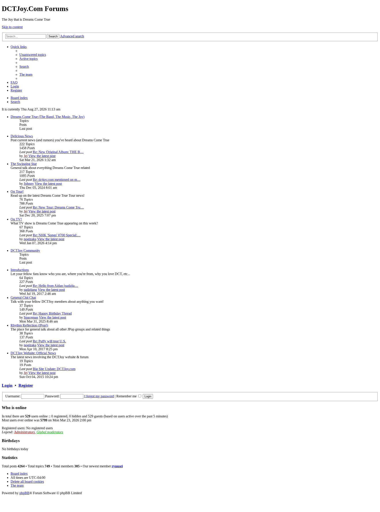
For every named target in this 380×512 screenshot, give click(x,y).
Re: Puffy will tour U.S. (49, 341)
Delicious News (22, 136)
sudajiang (30, 290)
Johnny (29, 183)
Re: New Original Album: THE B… (58, 152)
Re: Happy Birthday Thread (52, 313)
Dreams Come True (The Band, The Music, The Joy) (47, 117)
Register (25, 385)
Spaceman (31, 317)
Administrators (24, 432)
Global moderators (50, 432)
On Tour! (17, 191)
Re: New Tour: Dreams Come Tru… (58, 207)
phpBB (24, 493)
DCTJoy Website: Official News (33, 353)
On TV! (16, 219)
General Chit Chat (23, 297)
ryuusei (117, 466)
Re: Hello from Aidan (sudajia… (55, 286)
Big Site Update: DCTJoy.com (54, 369)
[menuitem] (32, 55)
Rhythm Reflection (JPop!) (29, 325)
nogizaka (30, 239)
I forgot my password (99, 396)
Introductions (20, 270)
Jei (25, 156)
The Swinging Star (24, 164)
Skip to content (12, 27)
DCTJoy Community (25, 250)
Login (7, 385)
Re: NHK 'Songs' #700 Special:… (56, 235)
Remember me (126, 396)
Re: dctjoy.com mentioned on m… (56, 180)
